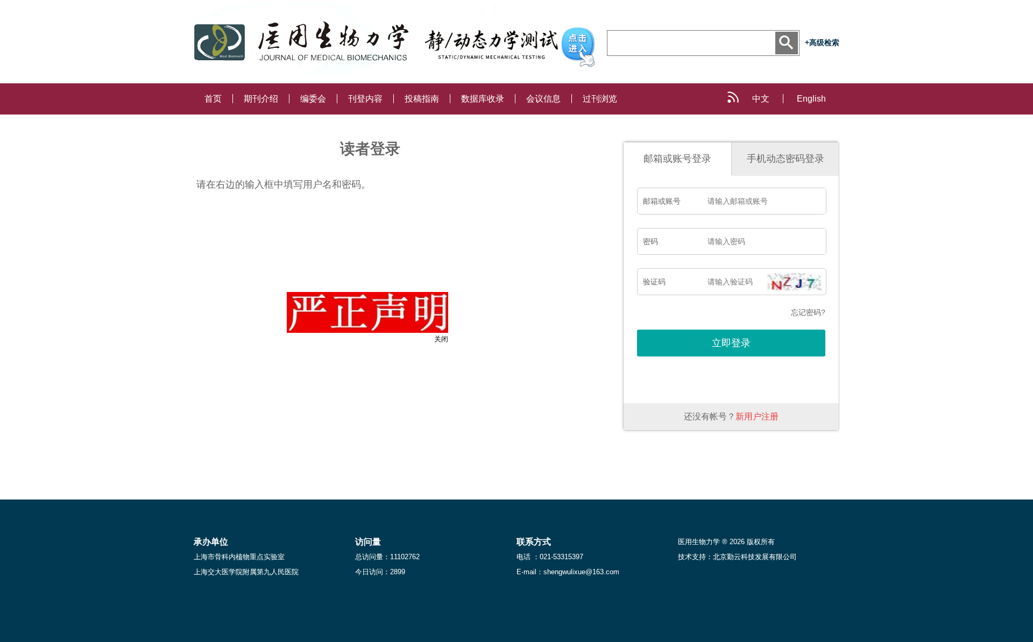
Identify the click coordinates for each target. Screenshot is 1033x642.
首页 (213, 98)
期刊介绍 (261, 98)
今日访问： (380, 572)
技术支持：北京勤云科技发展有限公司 (737, 557)
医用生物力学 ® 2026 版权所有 (726, 542)
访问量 (368, 541)
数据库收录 (482, 98)
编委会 (313, 98)
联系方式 (533, 541)
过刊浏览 (600, 98)
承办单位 (211, 541)
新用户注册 (757, 416)
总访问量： (387, 557)
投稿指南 (422, 98)
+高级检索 (822, 42)
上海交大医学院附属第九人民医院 (246, 572)
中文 (760, 98)
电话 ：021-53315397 (549, 557)
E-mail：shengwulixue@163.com (567, 572)
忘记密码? (808, 312)
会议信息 (543, 98)
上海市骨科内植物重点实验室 (239, 557)
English (811, 98)
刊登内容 (365, 98)
